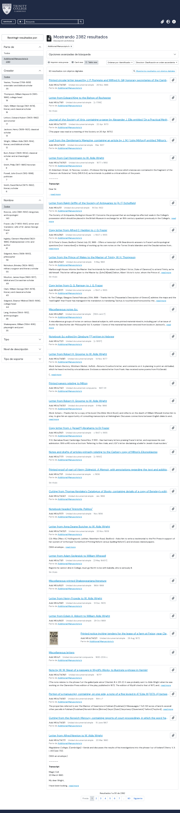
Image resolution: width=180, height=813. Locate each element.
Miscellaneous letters (61, 652)
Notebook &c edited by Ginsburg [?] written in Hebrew (81, 336)
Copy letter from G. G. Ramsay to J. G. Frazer (76, 285)
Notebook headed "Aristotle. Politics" (71, 509)
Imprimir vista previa (59, 62)
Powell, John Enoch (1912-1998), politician (19, 176)
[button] (162, 22)
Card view (78, 62)
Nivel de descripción (16, 349)
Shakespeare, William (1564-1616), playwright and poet (20, 327)
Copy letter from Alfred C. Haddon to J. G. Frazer (78, 230)
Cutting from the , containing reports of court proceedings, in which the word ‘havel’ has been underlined (109, 717)
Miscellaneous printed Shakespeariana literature (77, 580)
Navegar (8, 22)
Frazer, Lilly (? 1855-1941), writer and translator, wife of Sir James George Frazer (21, 228)
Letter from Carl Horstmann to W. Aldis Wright (76, 158)
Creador (9, 70)
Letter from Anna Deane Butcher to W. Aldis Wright (79, 526)
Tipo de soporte (13, 359)
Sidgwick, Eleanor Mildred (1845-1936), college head (22, 303)
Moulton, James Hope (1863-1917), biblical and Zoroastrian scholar (20, 280)
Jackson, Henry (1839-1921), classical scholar (21, 132)
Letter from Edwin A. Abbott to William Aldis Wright (79, 616)
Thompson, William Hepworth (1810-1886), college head (21, 97)
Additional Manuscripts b (16, 60)
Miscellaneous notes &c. (63, 309)
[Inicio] (16, 9)
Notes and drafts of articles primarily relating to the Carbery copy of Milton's (103, 452)
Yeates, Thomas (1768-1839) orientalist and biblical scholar (18, 85)
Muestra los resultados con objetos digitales (155, 71)
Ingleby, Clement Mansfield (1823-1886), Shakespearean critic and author (20, 243)
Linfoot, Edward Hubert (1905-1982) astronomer (21, 120)
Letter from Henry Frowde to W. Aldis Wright (75, 598)
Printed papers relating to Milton (68, 383)
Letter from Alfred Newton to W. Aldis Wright (76, 735)
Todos (7, 53)
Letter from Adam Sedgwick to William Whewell (77, 555)
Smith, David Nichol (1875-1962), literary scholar (19, 188)
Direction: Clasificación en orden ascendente (156, 62)
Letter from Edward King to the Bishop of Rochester (80, 97)
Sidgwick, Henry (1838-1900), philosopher (17, 256)
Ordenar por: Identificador (119, 62)
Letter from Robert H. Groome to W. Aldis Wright (78, 354)
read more (56, 194)
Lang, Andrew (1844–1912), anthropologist (16, 315)
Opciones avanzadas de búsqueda (70, 54)
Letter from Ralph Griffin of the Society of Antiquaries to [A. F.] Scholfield (92, 203)
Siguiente (138, 798)
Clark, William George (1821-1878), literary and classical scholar (19, 109)
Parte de (9, 47)
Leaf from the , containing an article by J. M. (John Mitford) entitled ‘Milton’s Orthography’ (109, 140)
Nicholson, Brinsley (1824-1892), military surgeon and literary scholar (21, 268)
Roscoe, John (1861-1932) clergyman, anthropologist (21, 215)
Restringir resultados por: (22, 37)
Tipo (6, 339)
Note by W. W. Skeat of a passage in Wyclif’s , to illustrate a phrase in (98, 670)
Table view (92, 62)
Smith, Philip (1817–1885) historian (19, 166)
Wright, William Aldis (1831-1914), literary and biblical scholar (19, 144)
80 (129, 798)
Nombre (9, 200)
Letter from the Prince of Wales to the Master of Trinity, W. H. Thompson (92, 257)
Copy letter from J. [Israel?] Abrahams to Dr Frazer (79, 428)
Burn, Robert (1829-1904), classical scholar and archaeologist (20, 156)
